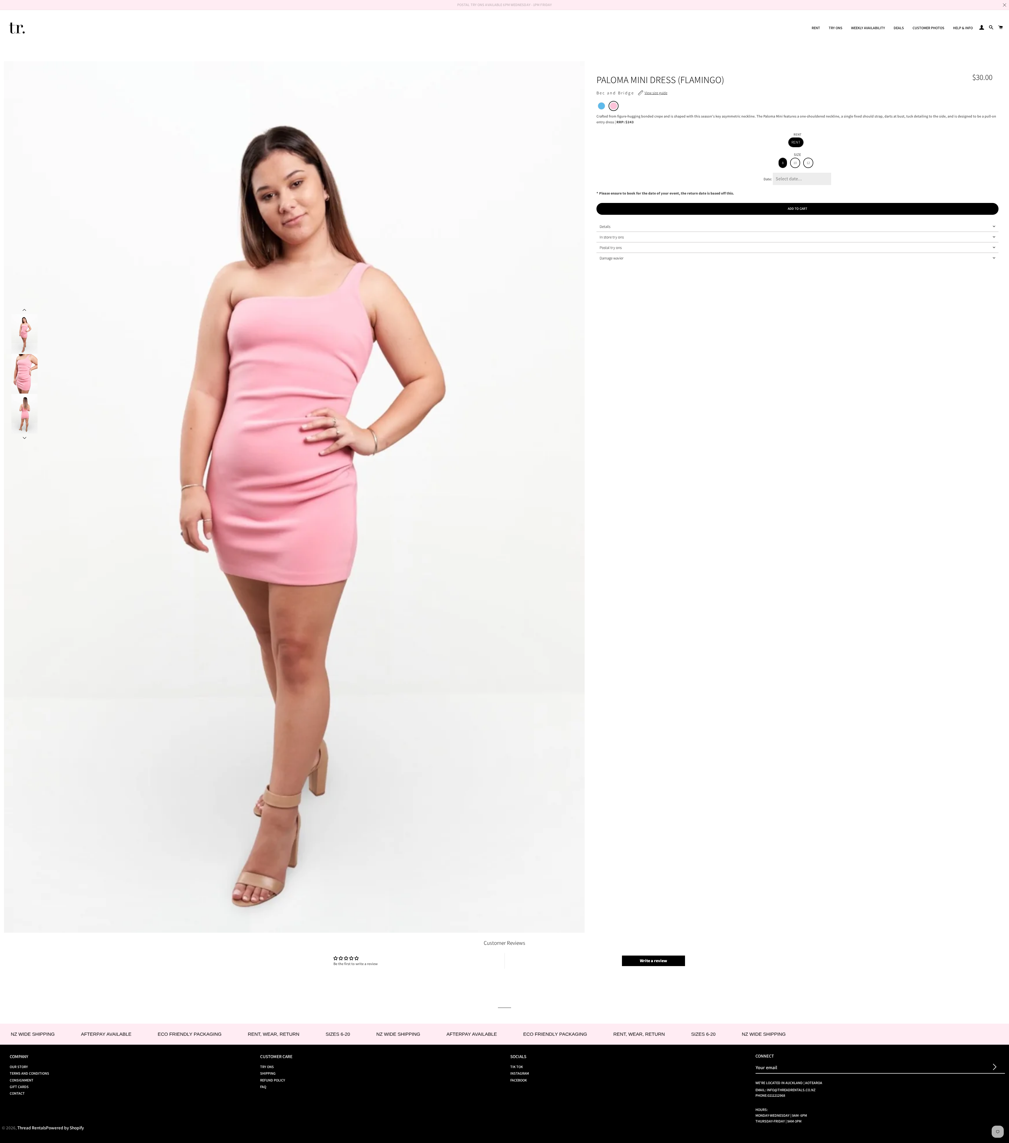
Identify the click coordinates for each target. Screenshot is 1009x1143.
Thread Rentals (31, 1128)
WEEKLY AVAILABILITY (868, 27)
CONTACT (17, 1093)
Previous (24, 309)
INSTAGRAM (519, 1073)
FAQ (263, 1086)
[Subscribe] (994, 1068)
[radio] (601, 106)
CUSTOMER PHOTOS (928, 27)
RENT (816, 27)
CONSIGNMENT (21, 1080)
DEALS (899, 27)
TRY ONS (835, 27)
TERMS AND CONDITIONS (29, 1073)
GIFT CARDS (19, 1086)
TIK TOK (516, 1066)
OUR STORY (19, 1066)
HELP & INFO (963, 27)
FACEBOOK (518, 1080)
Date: (768, 179)
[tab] (797, 226)
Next (24, 438)
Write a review (653, 960)
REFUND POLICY (272, 1080)
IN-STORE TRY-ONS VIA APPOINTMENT (504, 4)
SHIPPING (268, 1073)
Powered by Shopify (65, 1128)
